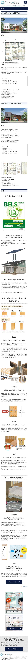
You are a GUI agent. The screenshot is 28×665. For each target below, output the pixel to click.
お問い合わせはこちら (14, 581)
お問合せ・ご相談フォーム (14, 649)
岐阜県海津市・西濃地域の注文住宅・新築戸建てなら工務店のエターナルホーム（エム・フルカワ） (14, 658)
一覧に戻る (24, 586)
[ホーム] (1, 6)
